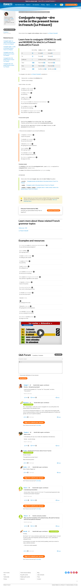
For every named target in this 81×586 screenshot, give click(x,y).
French (20, 12)
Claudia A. (26, 432)
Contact (39, 579)
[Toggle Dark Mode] (61, 5)
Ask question (23, 378)
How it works (6, 572)
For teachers (36, 4)
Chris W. (25, 531)
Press (38, 577)
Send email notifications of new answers (29, 375)
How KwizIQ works (19, 4)
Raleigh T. (26, 385)
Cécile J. (25, 467)
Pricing (43, 4)
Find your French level (53, 210)
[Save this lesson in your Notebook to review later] (9, 30)
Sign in (48, 4)
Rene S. (26, 487)
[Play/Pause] (34, 88)
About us (22, 579)
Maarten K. (26, 402)
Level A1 (33, 12)
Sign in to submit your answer (34, 422)
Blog (38, 572)
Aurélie (25, 450)
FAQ (4, 574)
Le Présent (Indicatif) (36, 74)
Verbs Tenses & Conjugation (42, 12)
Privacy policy (7, 584)
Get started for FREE (71, 4)
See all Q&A (58, 354)
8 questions (5, 32)
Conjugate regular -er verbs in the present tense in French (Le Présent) (9, 42)
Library (24, 12)
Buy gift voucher (24, 574)
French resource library (25, 572)
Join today (38, 425)
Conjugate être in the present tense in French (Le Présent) (8, 59)
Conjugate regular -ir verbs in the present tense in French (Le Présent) (9, 48)
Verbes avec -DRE (23, 228)
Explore (28, 4)
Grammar (29, 12)
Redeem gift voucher (25, 577)
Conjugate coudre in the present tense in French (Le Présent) (40, 185)
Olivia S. (26, 515)
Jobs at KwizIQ (40, 574)
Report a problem (7, 33)
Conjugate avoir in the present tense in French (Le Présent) (8, 54)
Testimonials (6, 577)
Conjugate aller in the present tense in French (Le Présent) (8, 65)
